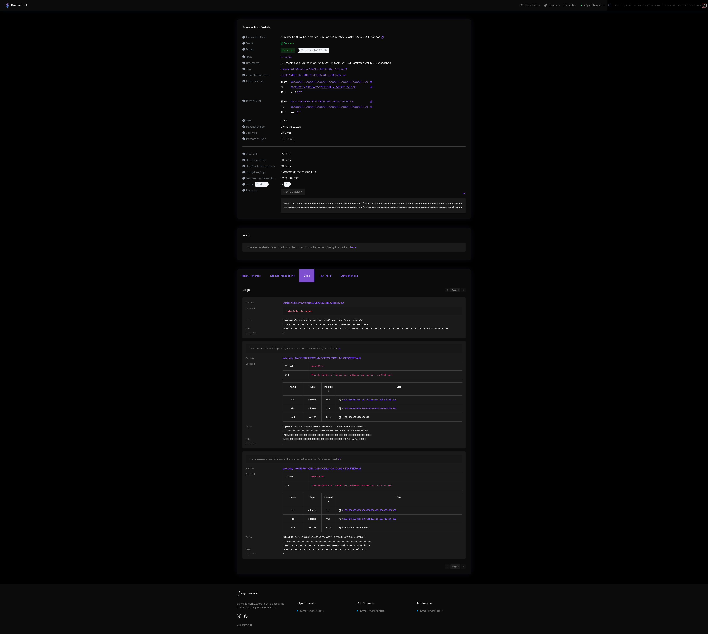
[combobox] (660, 5)
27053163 (286, 56)
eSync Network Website (312, 610)
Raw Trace (325, 275)
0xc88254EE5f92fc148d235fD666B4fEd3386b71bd (313, 302)
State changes (349, 275)
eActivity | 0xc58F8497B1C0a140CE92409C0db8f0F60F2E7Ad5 (322, 358)
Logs (307, 275)
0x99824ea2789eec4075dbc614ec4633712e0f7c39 (369, 519)
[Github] (246, 616)
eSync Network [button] (593, 5)
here (353, 247)
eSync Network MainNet (372, 610)
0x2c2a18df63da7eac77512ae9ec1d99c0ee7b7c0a (369, 400)
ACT (299, 92)
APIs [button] (571, 5)
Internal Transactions (282, 275)
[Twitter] (239, 616)
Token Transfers (251, 275)
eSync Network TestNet (431, 610)
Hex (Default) (292, 191)
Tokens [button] (553, 5)
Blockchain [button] (531, 5)
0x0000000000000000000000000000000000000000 (369, 408)
